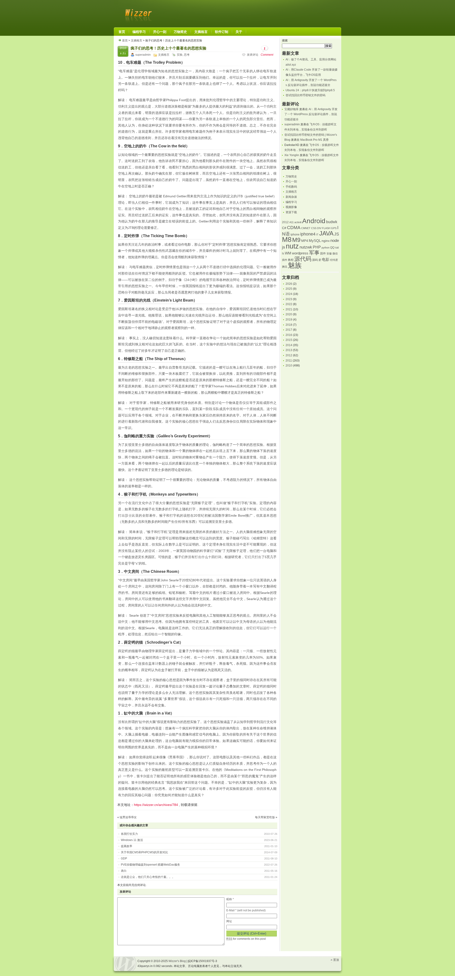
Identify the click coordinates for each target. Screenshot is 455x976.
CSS (313, 228)
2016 (289, 335)
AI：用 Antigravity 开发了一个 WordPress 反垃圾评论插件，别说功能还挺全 (310, 114)
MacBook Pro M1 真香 (314, 139)
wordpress (300, 253)
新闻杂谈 (291, 197)
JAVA (326, 233)
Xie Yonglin (291, 155)
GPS (334, 228)
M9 (296, 240)
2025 (289, 288)
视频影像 (291, 207)
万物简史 (291, 176)
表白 (124, 870)
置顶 (336, 960)
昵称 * (230, 899)
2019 (289, 319)
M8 (286, 239)
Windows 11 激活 (132, 840)
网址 (229, 921)
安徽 (329, 253)
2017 (289, 329)
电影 (325, 260)
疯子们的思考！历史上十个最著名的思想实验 (168, 48)
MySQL (315, 241)
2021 (289, 309)
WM (288, 253)
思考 (187, 54)
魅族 (295, 265)
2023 (289, 299)
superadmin (143, 54)
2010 (289, 365)
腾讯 (284, 266)
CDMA (293, 227)
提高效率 (126, 846)
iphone (295, 234)
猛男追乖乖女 (128, 817)
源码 (315, 260)
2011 (289, 360)
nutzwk (306, 247)
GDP (124, 858)
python (325, 247)
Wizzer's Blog (137, 13)
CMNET (305, 228)
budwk (331, 222)
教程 (291, 260)
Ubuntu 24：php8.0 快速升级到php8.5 (310, 90)
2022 (289, 304)
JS (336, 234)
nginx (326, 241)
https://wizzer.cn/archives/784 (156, 805)
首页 (125, 40)
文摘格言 (136, 40)
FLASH (326, 228)
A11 (291, 222)
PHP (317, 247)
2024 (289, 294)
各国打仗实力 (129, 834)
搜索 (285, 40)
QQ (332, 247)
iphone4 (307, 233)
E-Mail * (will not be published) (246, 910)
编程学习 (291, 202)
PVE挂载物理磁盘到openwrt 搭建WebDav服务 (150, 864)
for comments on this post (246, 938)
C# (284, 228)
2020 (289, 314)
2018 (289, 324)
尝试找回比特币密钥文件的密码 (305, 95)
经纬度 (334, 259)
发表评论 (252, 54)
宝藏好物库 (291, 109)
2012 (285, 222)
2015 (289, 340)
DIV (319, 228)
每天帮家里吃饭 (265, 817)
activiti (297, 222)
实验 (179, 54)
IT (317, 234)
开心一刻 (291, 181)
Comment (267, 51)
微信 (335, 253)
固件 (323, 253)
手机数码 (291, 186)
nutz (292, 246)
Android (313, 221)
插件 (284, 259)
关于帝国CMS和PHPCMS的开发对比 (144, 852)
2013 (289, 350)
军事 (314, 253)
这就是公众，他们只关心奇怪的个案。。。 (148, 877)
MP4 (304, 241)
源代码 (302, 259)
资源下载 (291, 212)
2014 (289, 345)
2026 (289, 283)
